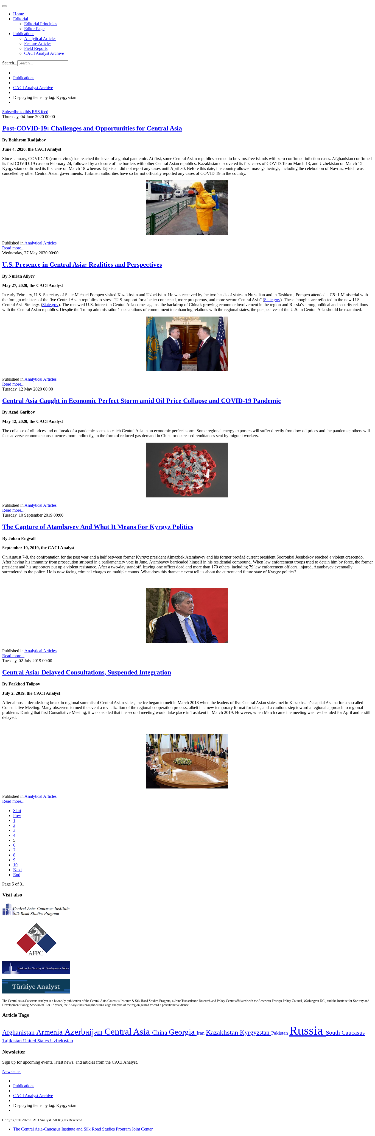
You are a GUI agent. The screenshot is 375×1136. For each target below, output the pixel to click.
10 (15, 864)
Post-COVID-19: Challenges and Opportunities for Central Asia (92, 128)
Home (18, 14)
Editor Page (34, 28)
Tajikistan (12, 1040)
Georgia (183, 1031)
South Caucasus (345, 1032)
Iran (201, 1033)
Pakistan (280, 1033)
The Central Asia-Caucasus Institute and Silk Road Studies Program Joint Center (83, 1129)
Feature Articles (37, 43)
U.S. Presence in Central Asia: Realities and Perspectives (82, 264)
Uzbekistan (61, 1040)
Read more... (13, 248)
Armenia (50, 1032)
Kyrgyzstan (255, 1032)
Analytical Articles (40, 38)
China (160, 1032)
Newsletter (11, 1071)
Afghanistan (19, 1032)
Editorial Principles (40, 23)
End (16, 874)
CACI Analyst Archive (44, 53)
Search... (9, 63)
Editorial (20, 18)
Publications (23, 33)
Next (17, 869)
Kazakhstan (223, 1032)
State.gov (272, 299)
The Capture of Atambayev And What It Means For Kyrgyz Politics (97, 526)
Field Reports (35, 48)
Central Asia (128, 1031)
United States (36, 1040)
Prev (17, 815)
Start (17, 810)
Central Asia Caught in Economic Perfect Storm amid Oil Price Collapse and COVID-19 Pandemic (141, 400)
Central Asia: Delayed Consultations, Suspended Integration (86, 672)
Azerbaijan (85, 1032)
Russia (307, 1030)
